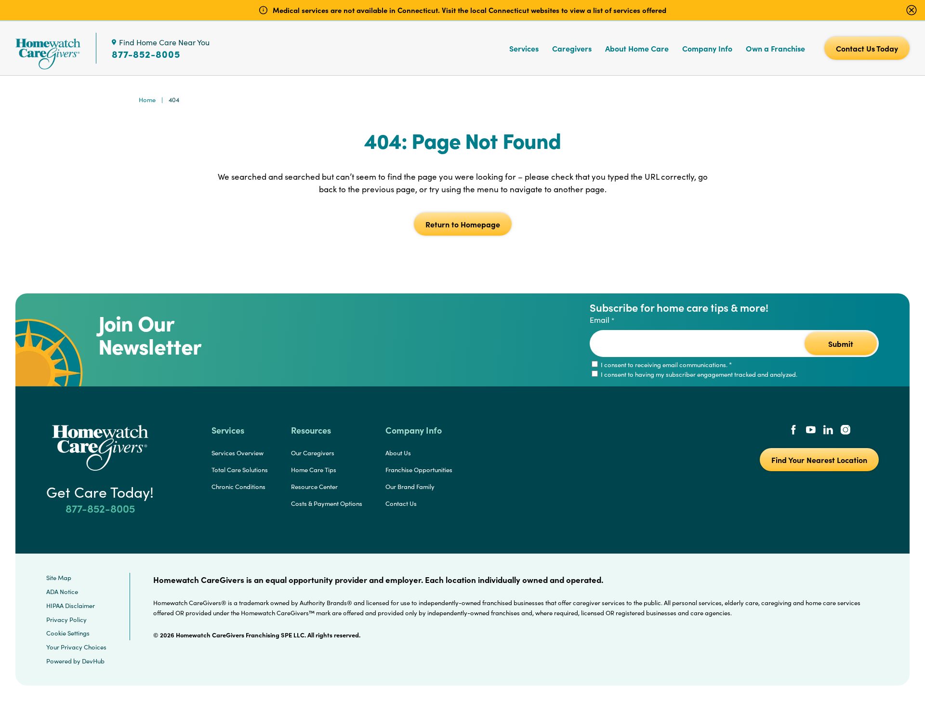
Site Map (58, 577)
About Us (398, 453)
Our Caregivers (312, 453)
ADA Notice (62, 591)
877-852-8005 (146, 54)
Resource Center (314, 486)
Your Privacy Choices (76, 647)
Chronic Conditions (238, 486)
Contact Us (401, 503)
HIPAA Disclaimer (70, 605)
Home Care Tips (313, 469)
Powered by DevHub (75, 661)
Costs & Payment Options (326, 503)
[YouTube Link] (811, 430)
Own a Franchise (775, 48)
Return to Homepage (462, 224)
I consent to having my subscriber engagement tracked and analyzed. (698, 374)
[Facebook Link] (793, 430)
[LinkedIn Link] (828, 430)
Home (147, 99)
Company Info (707, 48)
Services (524, 48)
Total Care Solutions (239, 469)
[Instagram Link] (845, 430)
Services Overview (237, 453)
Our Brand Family (410, 486)
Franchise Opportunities (418, 469)
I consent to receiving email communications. (665, 364)
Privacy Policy (66, 619)
